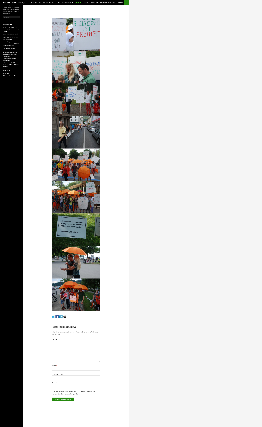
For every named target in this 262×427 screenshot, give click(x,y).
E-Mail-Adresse (58, 374)
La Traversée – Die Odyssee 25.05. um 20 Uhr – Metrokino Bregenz (11, 64)
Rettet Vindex (6, 73)
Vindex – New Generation (65, 2)
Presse (77, 2)
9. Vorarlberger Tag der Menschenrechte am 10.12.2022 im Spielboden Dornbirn (11, 43)
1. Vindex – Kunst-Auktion (10, 76)
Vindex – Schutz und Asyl (46, 2)
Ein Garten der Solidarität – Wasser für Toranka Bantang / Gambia (11, 29)
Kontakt (120, 2)
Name (54, 366)
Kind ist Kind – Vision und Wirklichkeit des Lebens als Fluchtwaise (10, 54)
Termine (86, 2)
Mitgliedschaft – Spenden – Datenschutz (103, 2)
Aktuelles (34, 2)
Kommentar (56, 339)
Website (55, 383)
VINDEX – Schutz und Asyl (14, 2)
